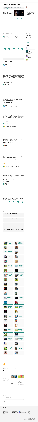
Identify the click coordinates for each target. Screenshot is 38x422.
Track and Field (27, 43)
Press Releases (29, 413)
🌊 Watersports (20, 411)
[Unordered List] (9, 399)
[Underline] (7, 399)
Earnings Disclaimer (30, 418)
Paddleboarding (27, 42)
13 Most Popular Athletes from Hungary (8, 251)
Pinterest (4, 411)
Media (28, 412)
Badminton (27, 41)
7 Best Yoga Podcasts (30, 47)
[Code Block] (11, 399)
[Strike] (8, 399)
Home (4, 3)
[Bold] (5, 399)
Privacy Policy (33, 418)
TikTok (4, 413)
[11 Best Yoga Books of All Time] (27, 60)
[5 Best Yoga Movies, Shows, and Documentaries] (27, 51)
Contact (29, 411)
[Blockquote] (10, 399)
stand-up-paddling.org (32, 10)
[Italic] (6, 399)
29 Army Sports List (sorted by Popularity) (21, 381)
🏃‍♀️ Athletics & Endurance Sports (22, 412)
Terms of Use (26, 418)
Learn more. (7, 8)
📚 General (6, 3)
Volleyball (27, 40)
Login (23, 395)
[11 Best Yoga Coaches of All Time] (27, 55)
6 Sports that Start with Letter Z (13, 380)
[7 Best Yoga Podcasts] (27, 48)
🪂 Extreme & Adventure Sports (15, 412)
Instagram (4, 412)
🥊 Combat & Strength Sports (14, 411)
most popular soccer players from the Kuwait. (17, 18)
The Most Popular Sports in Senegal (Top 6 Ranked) (5, 377)
